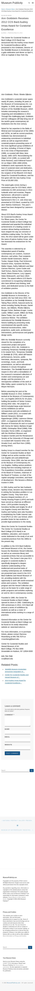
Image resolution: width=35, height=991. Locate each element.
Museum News (10, 9)
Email (7, 737)
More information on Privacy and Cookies (14, 936)
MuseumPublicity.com (13, 982)
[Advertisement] (17, 793)
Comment (9, 715)
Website (8, 744)
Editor (4, 33)
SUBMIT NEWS (7, 963)
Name (7, 729)
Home (3, 9)
